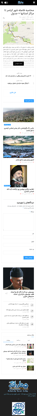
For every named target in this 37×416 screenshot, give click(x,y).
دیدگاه (32, 212)
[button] (18, 399)
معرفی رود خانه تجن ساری (19, 366)
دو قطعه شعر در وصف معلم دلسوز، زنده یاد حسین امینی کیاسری (16, 316)
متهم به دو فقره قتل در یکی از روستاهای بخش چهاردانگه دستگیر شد (18, 324)
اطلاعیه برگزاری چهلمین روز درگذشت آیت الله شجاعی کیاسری (20, 190)
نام (33, 234)
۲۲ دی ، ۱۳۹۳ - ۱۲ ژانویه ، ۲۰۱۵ (27, 162)
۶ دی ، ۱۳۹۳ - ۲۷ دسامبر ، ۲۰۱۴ (27, 194)
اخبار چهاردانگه (7, 124)
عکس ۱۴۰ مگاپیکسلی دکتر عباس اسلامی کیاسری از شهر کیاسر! (19, 129)
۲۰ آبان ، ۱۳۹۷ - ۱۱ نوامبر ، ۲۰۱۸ (26, 17)
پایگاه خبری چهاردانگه (26, 394)
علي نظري (13, 92)
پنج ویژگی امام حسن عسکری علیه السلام (16, 345)
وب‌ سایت (31, 249)
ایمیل (32, 241)
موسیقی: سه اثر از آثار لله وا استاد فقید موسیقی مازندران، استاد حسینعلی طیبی (22, 294)
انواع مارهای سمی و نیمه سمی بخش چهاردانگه (17, 310)
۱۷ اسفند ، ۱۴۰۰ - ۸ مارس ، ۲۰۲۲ (27, 133)
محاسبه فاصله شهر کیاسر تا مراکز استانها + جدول (16, 360)
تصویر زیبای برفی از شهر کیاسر (25, 160)
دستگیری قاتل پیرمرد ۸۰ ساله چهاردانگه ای (19, 304)
